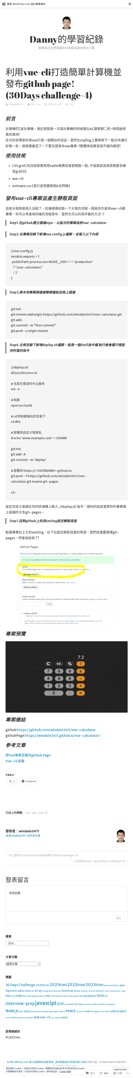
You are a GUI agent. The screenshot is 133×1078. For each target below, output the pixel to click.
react (71, 1010)
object (27, 1011)
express (35, 996)
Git (32, 104)
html (100, 996)
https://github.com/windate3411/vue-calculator (56, 730)
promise (35, 1011)
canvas (77, 991)
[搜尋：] (27, 943)
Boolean (57, 991)
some (8, 1018)
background (47, 991)
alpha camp (24, 990)
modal (93, 1004)
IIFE (106, 996)
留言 (118, 917)
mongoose (110, 1004)
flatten (66, 996)
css (8, 996)
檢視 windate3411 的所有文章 (23, 835)
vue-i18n (55, 1018)
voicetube (28, 1018)
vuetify (64, 1017)
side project (118, 1011)
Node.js (12, 1011)
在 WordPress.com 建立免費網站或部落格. (30, 1062)
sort (13, 1017)
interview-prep (20, 1003)
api (32, 991)
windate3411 (16, 104)
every (28, 996)
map (80, 1004)
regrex (96, 1011)
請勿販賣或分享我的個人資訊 (71, 1062)
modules (101, 1004)
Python (62, 1011)
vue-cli (42, 812)
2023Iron (94, 984)
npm (21, 1011)
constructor (115, 991)
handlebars (89, 996)
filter (48, 996)
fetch (42, 996)
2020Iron (42, 985)
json (66, 1004)
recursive (80, 1011)
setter (107, 1011)
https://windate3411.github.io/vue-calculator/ (62, 735)
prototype (43, 1011)
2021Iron (58, 984)
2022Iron (76, 984)
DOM (18, 995)
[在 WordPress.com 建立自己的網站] (66, 4)
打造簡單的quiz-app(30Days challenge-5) (99, 861)
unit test (20, 1018)
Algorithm (11, 990)
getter (76, 996)
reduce (89, 1011)
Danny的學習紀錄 (66, 39)
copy (123, 991)
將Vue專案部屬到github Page (28, 755)
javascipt (45, 1003)
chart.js (84, 991)
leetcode (73, 1004)
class (107, 991)
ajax (122, 985)
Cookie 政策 (65, 1071)
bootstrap (67, 990)
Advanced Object (111, 985)
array (38, 990)
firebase (59, 996)
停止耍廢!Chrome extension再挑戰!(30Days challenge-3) (41, 856)
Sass (102, 1011)
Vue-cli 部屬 (15, 761)
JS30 (60, 1004)
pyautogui (53, 1011)
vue (38, 104)
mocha (86, 1004)
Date (13, 996)
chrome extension (96, 991)
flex (71, 996)
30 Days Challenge (20, 985)
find (53, 996)
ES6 (24, 996)
